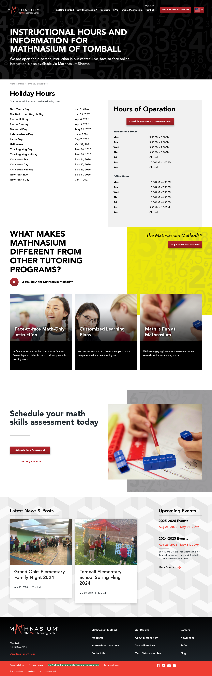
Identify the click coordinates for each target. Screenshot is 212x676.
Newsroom (187, 638)
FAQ (115, 10)
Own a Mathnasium (131, 10)
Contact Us (98, 653)
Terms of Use (111, 665)
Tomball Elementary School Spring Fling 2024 (100, 578)
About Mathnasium (146, 638)
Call (30, 462)
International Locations (105, 645)
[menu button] (199, 10)
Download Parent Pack (22, 654)
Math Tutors (148, 653)
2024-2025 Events (173, 539)
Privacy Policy (36, 665)
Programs (105, 10)
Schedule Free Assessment (175, 10)
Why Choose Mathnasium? (185, 244)
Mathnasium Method (104, 630)
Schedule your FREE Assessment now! (150, 121)
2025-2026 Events (173, 521)
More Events (167, 567)
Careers (185, 630)
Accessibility (17, 665)
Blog (183, 653)
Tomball (30, 84)
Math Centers (17, 84)
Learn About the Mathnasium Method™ (47, 282)
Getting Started (65, 10)
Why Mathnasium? (87, 10)
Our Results (142, 630)
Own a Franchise (145, 645)
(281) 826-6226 (19, 647)
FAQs (184, 645)
